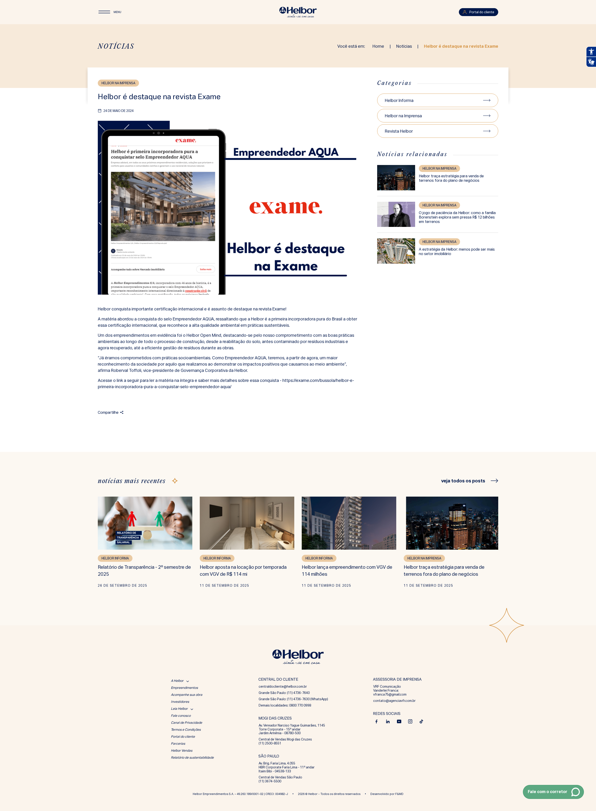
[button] (553, 792)
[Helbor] (298, 12)
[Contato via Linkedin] (388, 721)
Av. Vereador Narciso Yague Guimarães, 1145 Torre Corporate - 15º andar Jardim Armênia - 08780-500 (292, 729)
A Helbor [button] (177, 681)
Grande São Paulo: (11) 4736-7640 (284, 693)
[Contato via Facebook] (376, 721)
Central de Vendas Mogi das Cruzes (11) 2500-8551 (285, 741)
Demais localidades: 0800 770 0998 (285, 705)
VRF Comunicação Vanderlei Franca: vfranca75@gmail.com (389, 690)
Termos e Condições (186, 729)
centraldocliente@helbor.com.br (283, 686)
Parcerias (178, 743)
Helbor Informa (399, 100)
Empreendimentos (184, 688)
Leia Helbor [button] (179, 708)
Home (378, 46)
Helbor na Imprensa (403, 115)
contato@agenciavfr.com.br (394, 701)
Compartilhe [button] (108, 412)
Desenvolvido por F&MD (386, 794)
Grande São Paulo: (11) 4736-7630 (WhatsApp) (293, 699)
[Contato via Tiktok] (421, 721)
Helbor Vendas (181, 750)
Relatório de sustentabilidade (192, 757)
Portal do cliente (183, 736)
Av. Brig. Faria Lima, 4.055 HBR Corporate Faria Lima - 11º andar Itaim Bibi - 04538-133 (287, 767)
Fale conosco (181, 715)
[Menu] (104, 12)
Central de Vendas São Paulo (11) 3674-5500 (280, 779)
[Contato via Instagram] (410, 721)
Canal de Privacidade (186, 722)
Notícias (404, 46)
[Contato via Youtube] (399, 721)
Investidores (180, 701)
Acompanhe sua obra (186, 695)
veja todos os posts (463, 481)
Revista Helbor (399, 131)
